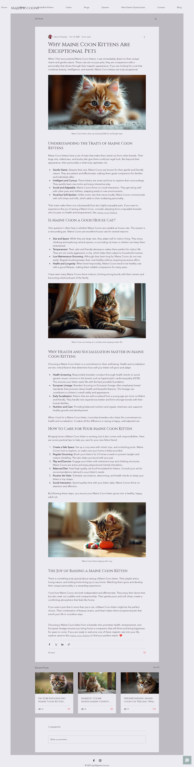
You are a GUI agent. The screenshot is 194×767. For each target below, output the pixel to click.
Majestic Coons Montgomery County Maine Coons (95, 700)
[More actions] (144, 36)
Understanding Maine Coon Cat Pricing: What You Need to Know (139, 700)
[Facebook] (93, 760)
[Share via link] (69, 644)
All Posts (39, 18)
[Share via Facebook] (49, 644)
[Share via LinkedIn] (62, 644)
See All (156, 667)
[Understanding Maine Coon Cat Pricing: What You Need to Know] (140, 683)
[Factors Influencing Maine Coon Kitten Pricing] (54, 683)
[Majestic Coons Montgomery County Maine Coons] (97, 683)
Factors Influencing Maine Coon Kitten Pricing (52, 700)
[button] (155, 19)
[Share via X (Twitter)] (56, 644)
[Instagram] (100, 760)
